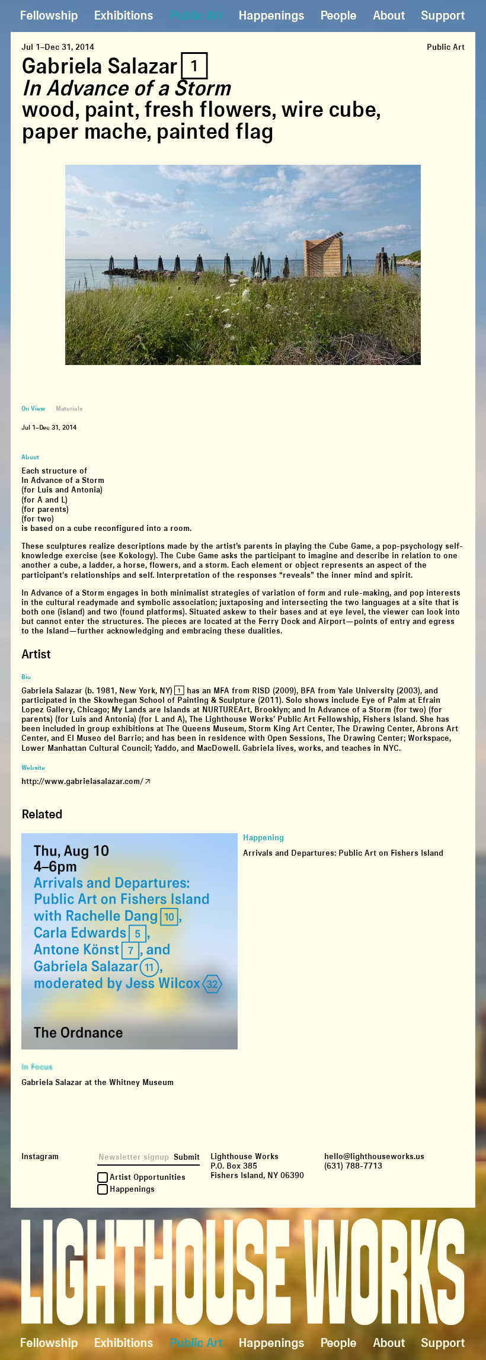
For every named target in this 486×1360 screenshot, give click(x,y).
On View (32, 408)
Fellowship (49, 16)
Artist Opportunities (148, 1177)
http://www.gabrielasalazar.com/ (82, 781)
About (389, 16)
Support (443, 16)
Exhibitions (123, 16)
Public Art (196, 16)
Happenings (271, 16)
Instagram (40, 1157)
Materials (69, 408)
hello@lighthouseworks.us (374, 1157)
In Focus (37, 1067)
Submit (187, 1157)
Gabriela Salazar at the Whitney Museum (97, 1083)
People (338, 16)
